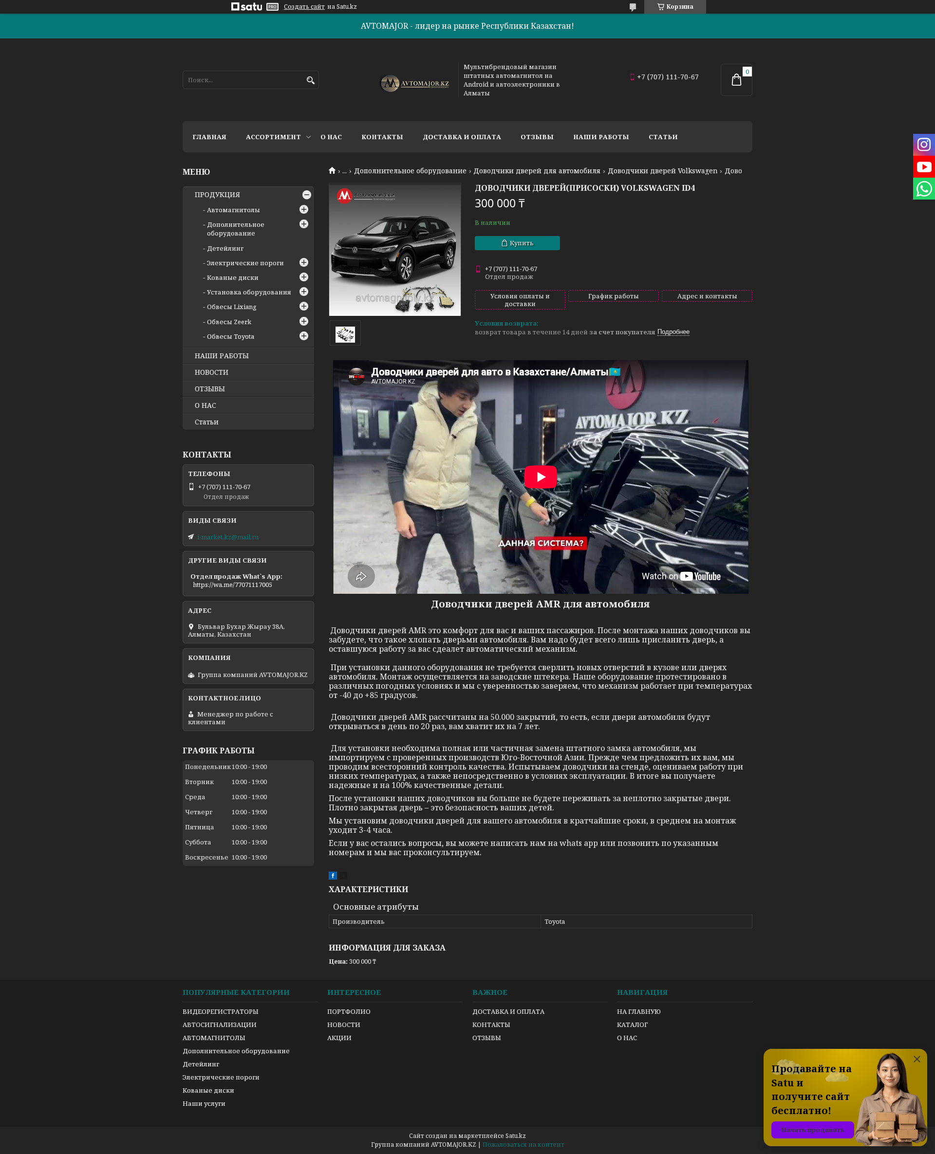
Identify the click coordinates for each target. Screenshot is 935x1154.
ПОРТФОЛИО (349, 1011)
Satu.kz (515, 1136)
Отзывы (537, 136)
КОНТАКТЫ (491, 1024)
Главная (209, 136)
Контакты (382, 136)
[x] (343, 877)
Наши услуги (204, 1103)
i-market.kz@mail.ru (228, 537)
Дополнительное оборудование (410, 171)
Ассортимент (273, 136)
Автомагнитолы (233, 209)
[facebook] (333, 877)
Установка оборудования (249, 292)
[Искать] (310, 80)
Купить (522, 242)
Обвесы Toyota (230, 336)
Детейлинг (225, 248)
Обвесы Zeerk (229, 321)
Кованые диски (233, 277)
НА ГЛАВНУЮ (639, 1011)
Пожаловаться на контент (523, 1144)
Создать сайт (304, 6)
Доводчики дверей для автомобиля (536, 171)
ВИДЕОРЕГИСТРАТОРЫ (221, 1011)
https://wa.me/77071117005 (232, 584)
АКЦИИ (339, 1037)
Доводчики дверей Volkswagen (663, 171)
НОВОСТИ (211, 372)
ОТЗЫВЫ (210, 389)
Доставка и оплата (462, 136)
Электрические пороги (245, 262)
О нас (331, 136)
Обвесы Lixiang (232, 306)
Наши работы (601, 136)
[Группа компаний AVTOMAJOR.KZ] (413, 80)
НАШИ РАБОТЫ (222, 355)
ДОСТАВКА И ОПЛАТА (508, 1011)
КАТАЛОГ (632, 1024)
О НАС (205, 405)
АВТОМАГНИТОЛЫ (214, 1037)
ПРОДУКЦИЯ (217, 194)
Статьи (663, 136)
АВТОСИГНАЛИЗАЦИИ (220, 1024)
